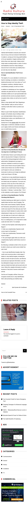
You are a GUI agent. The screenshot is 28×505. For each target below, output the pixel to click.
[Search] (25, 350)
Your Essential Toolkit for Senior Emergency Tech (14, 400)
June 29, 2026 (7, 317)
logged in (12, 334)
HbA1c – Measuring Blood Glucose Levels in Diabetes (15, 411)
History (5, 464)
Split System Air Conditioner (19, 287)
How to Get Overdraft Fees (8, 292)
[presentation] (21, 306)
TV (4, 473)
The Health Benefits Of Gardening (12, 419)
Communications (7, 456)
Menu (6, 19)
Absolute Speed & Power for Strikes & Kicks (14, 415)
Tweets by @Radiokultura (8, 362)
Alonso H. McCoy (15, 50)
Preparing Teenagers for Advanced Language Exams (15, 405)
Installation (6, 468)
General (3, 284)
